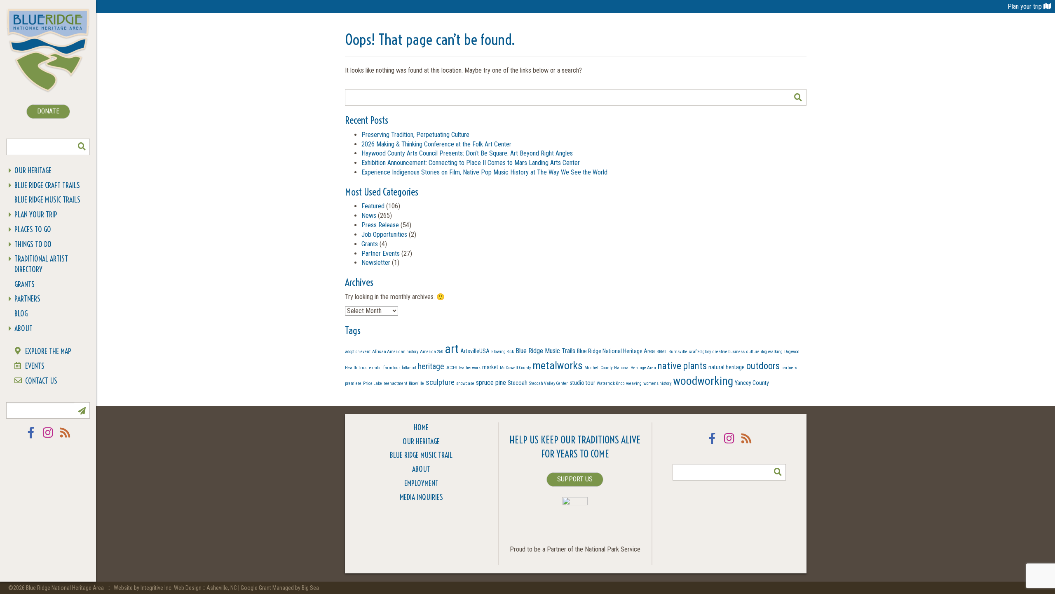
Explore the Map (48, 351)
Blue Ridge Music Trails (47, 200)
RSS (65, 437)
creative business (729, 351)
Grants (24, 284)
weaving (634, 383)
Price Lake (372, 383)
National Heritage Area (635, 367)
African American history (395, 351)
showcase (465, 383)
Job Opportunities (384, 234)
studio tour (582, 383)
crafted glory (700, 351)
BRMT (661, 351)
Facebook (31, 437)
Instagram (48, 437)
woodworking (703, 381)
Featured (372, 206)
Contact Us (41, 381)
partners (789, 367)
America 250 (431, 351)
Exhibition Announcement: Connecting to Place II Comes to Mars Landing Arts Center (470, 163)
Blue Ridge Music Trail (421, 455)
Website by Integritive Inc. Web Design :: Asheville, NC (176, 588)
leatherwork (470, 367)
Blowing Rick (502, 351)
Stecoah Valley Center (548, 383)
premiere (353, 383)
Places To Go (32, 229)
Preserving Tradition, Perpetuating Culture (415, 135)
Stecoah (518, 383)
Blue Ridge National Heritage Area (616, 351)
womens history (657, 383)
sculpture (440, 382)
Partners (27, 299)
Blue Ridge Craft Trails (47, 185)
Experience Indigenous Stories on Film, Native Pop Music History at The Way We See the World (484, 172)
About (23, 328)
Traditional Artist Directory (41, 264)
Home (421, 427)
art (452, 349)
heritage (431, 366)
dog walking (772, 351)
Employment (421, 483)
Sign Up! (81, 410)
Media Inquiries (421, 497)
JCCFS (451, 367)
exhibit (375, 367)
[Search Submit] (81, 147)
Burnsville (677, 351)
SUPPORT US (575, 479)
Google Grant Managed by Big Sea (280, 588)
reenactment (395, 383)
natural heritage (726, 367)
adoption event (357, 351)
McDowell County (515, 367)
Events (35, 366)
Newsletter (375, 262)
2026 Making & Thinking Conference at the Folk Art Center (436, 144)
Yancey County (752, 383)
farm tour (391, 367)
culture (753, 351)
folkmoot (409, 367)
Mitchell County (598, 367)
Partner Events (380, 253)
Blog (21, 313)
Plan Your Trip (35, 214)
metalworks (557, 365)
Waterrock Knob (610, 383)
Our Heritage (33, 170)
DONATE (48, 111)
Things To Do (33, 244)
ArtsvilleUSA (475, 351)
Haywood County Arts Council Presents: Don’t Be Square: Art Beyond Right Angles (467, 153)
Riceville (416, 383)
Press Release (380, 225)
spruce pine (491, 383)
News (368, 215)
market (490, 367)
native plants (682, 366)
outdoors (763, 366)
